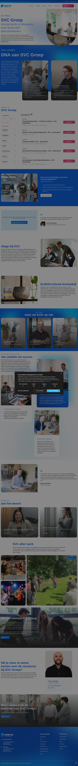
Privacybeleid (47, 381)
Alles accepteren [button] (53, 390)
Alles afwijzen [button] (40, 390)
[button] (23, 390)
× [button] (61, 373)
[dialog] (39, 383)
